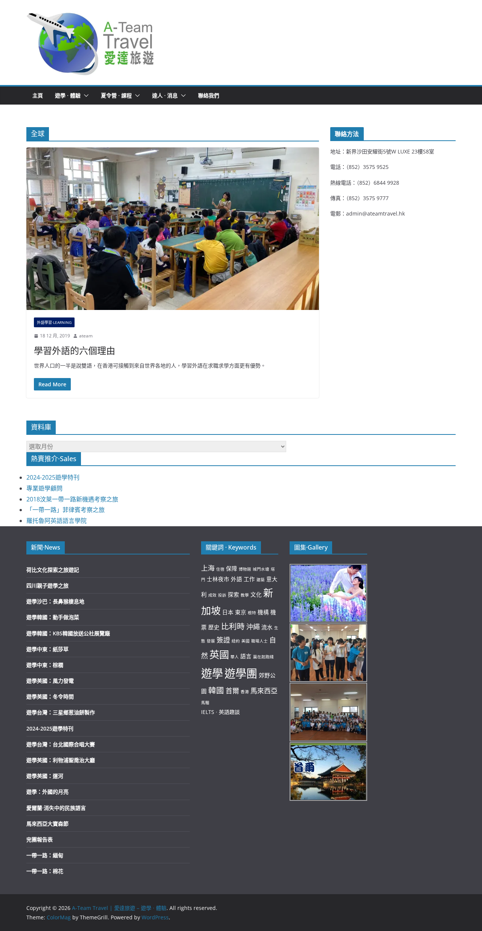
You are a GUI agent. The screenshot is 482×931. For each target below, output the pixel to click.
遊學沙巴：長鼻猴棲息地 (55, 601)
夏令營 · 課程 (116, 95)
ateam (86, 336)
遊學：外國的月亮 (47, 791)
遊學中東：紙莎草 (47, 649)
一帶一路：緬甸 (44, 855)
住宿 (220, 569)
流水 (267, 627)
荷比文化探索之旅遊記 (52, 569)
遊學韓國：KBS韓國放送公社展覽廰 (68, 633)
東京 (240, 612)
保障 (231, 568)
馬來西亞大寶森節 (47, 823)
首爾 (232, 690)
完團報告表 (39, 839)
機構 (263, 612)
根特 (252, 612)
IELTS (207, 711)
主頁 (37, 95)
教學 (245, 595)
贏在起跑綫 (263, 656)
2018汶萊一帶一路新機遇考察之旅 (72, 499)
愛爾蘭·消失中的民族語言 (56, 807)
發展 (211, 641)
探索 (233, 594)
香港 (245, 691)
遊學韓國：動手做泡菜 (52, 617)
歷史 (214, 627)
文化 (256, 594)
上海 (208, 568)
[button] (90, 42)
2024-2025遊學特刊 (52, 477)
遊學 (212, 673)
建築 (260, 579)
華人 (234, 656)
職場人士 (259, 641)
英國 (219, 654)
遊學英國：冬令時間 (50, 696)
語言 (246, 656)
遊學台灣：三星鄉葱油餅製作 (60, 712)
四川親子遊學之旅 (47, 585)
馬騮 (205, 702)
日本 (227, 612)
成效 (212, 595)
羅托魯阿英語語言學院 (56, 520)
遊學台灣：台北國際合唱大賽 (60, 744)
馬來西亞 (264, 690)
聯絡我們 (208, 95)
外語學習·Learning (54, 322)
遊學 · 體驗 (68, 95)
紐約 (236, 641)
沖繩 (253, 626)
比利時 (233, 626)
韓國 (216, 690)
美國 (245, 641)
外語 (236, 579)
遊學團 (240, 673)
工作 (249, 579)
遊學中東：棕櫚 (44, 664)
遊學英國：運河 (44, 775)
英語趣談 (229, 711)
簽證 (223, 639)
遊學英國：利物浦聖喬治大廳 (60, 760)
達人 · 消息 (165, 95)
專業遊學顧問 (44, 488)
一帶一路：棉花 (44, 871)
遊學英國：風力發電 (50, 680)
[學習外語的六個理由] (172, 228)
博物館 (245, 569)
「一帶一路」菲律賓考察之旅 (65, 510)
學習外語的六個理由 (74, 350)
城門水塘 (261, 569)
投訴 (222, 595)
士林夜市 (218, 579)
